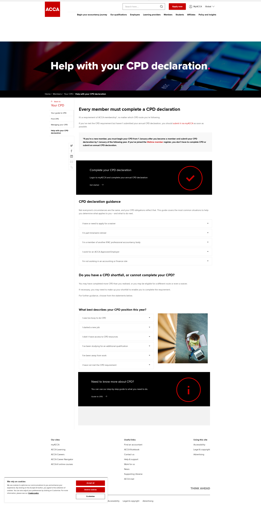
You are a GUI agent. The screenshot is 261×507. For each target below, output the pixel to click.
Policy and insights (207, 14)
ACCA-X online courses (62, 464)
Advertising (198, 454)
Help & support (131, 459)
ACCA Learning (58, 449)
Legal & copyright (201, 449)
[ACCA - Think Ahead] (200, 489)
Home (48, 94)
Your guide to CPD (58, 113)
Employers (135, 14)
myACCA (55, 444)
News (126, 469)
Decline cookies (90, 490)
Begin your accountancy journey (92, 14)
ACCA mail (129, 479)
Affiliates (191, 14)
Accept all (90, 483)
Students (180, 14)
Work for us (129, 464)
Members (168, 14)
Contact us (129, 454)
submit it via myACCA (183, 123)
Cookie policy (33, 493)
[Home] (52, 16)
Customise (90, 496)
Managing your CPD (59, 125)
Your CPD (68, 94)
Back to (57, 103)
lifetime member (155, 142)
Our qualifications (118, 14)
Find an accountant (133, 444)
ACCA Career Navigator (62, 459)
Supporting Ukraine (133, 474)
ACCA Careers (57, 454)
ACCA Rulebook (131, 449)
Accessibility (199, 444)
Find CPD (55, 119)
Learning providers (152, 14)
